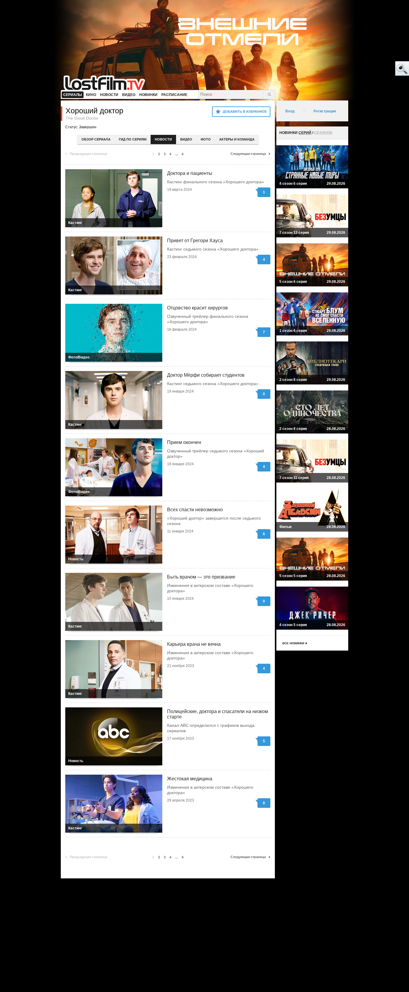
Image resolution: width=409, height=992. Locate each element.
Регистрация (324, 111)
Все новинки (293, 643)
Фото (206, 139)
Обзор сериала (95, 139)
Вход (290, 111)
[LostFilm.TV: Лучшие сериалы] (107, 82)
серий (305, 133)
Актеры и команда (237, 139)
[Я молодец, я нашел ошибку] (379, 69)
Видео (186, 139)
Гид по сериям (132, 139)
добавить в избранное (245, 111)
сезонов (323, 133)
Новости (163, 139)
